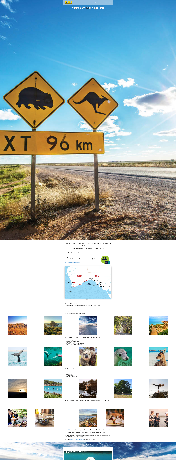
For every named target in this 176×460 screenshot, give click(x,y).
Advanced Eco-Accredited (79, 251)
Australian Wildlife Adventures (69, 429)
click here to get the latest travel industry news (77, 439)
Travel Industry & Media (102, 2)
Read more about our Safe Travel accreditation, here (72, 262)
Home (96, 2)
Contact (109, 2)
